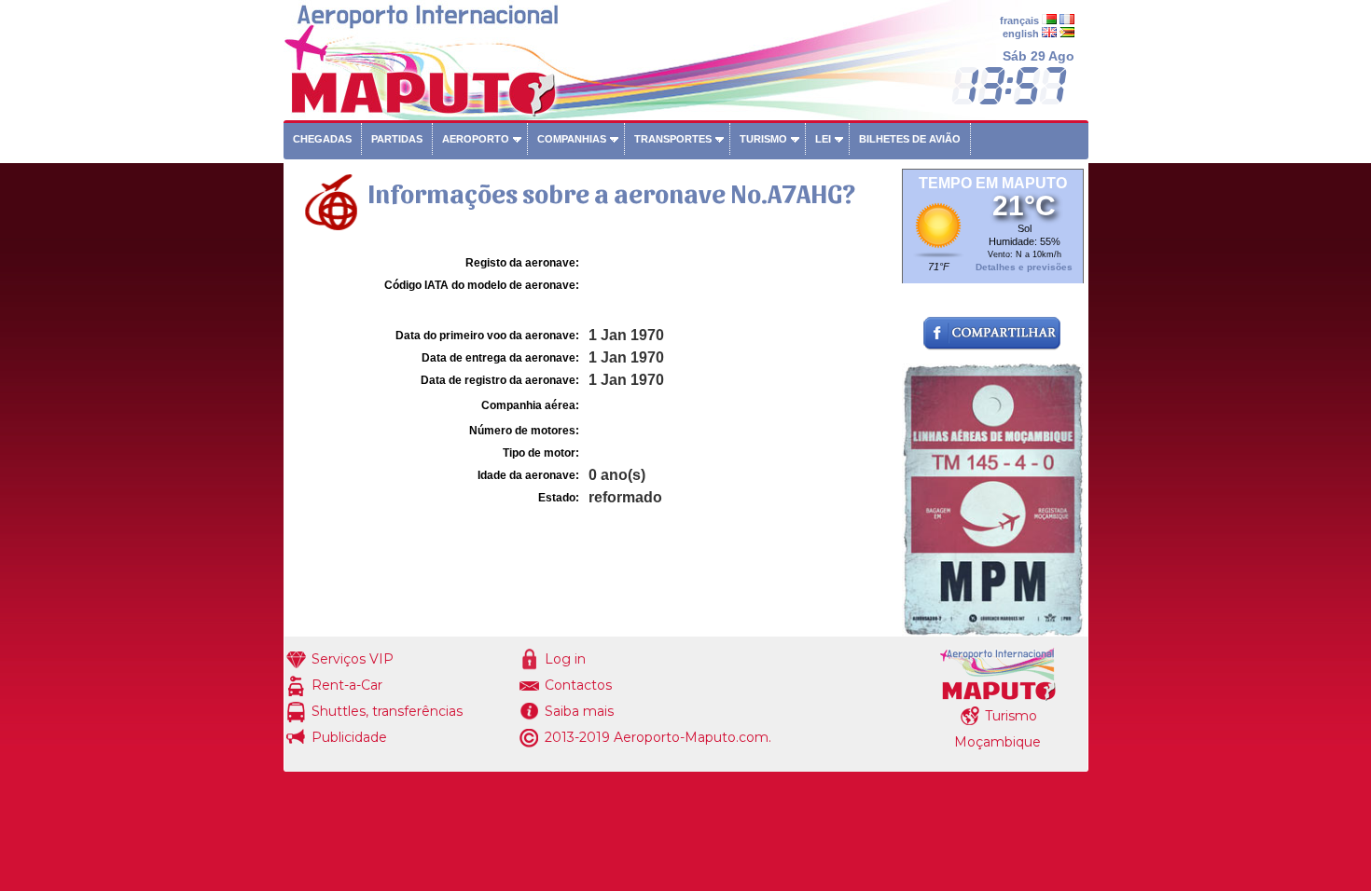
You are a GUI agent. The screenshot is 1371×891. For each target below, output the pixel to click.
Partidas (396, 138)
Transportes (673, 138)
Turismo (763, 138)
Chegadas (322, 138)
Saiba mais (579, 711)
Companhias (571, 138)
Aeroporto (475, 138)
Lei (823, 138)
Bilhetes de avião (910, 138)
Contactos (578, 685)
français (1019, 20)
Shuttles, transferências (387, 711)
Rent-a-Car (347, 685)
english (1021, 33)
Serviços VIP (353, 659)
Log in (565, 659)
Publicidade (349, 737)
